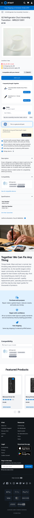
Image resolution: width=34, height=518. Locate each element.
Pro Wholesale (22, 428)
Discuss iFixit (4, 431)
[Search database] (24, 3)
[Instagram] (14, 483)
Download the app (24, 444)
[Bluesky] (24, 483)
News (19, 439)
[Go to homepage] (9, 2)
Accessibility (4, 447)
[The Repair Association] (30, 483)
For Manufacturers (23, 433)
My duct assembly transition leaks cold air (15, 117)
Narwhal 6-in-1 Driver (14, 96)
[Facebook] (7, 483)
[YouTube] (17, 483)
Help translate (16, 478)
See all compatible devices (8, 191)
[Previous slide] (15, 411)
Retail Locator (21, 431)
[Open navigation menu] (2, 3)
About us (3, 425)
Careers (3, 433)
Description (5, 158)
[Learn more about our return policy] (13, 151)
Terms (3, 453)
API (2, 436)
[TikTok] (4, 483)
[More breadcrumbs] (2, 12)
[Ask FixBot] (29, 113)
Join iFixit (26, 135)
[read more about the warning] (25, 218)
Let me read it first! (8, 469)
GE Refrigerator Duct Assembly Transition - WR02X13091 (17, 12)
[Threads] (27, 483)
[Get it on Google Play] (24, 454)
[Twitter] (11, 483)
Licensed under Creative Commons (17, 510)
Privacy (3, 450)
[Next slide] (18, 411)
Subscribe (28, 466)
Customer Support (6, 428)
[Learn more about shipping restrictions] (14, 66)
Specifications (5, 196)
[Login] (31, 3)
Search (28, 72)
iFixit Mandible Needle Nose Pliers (17, 88)
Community (21, 425)
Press (19, 436)
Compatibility (5, 177)
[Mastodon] (20, 483)
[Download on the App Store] (24, 448)
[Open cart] (28, 3)
